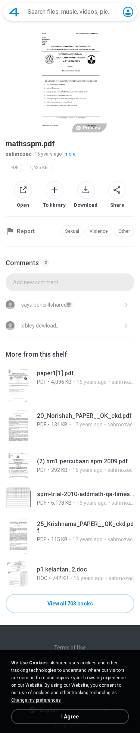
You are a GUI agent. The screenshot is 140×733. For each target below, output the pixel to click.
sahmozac (19, 154)
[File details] (70, 385)
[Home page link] (14, 12)
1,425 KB (38, 167)
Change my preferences (36, 700)
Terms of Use (70, 648)
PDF (14, 167)
